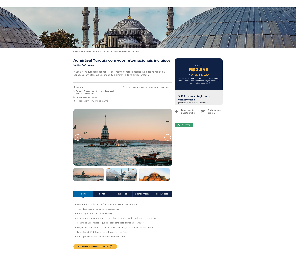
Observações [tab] (162, 194)
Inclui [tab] (83, 194)
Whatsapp (186, 125)
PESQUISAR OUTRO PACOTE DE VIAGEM (93, 246)
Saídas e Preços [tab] (142, 194)
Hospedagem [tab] (122, 194)
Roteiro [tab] (103, 194)
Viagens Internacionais (81, 51)
